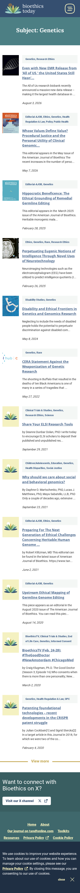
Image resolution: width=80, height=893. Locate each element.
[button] (70, 8)
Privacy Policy (33, 838)
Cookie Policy (63, 838)
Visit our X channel (20, 801)
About (44, 825)
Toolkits (63, 831)
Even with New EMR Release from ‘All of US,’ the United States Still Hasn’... (49, 73)
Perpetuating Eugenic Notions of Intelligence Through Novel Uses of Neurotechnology (48, 256)
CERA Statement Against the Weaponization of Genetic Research (45, 366)
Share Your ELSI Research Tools (47, 424)
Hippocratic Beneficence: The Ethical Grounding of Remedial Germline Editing (47, 198)
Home (31, 825)
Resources (11, 838)
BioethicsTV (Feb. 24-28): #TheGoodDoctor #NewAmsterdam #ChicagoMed (48, 655)
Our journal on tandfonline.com (30, 831)
